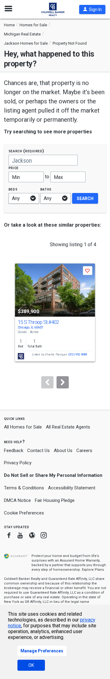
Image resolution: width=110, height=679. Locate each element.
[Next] (63, 382)
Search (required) (26, 151)
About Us (63, 450)
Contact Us (38, 450)
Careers (84, 450)
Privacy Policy (17, 463)
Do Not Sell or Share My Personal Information (53, 475)
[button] (92, 9)
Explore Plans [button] (93, 570)
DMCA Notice (17, 500)
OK (31, 665)
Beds (13, 189)
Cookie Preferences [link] (24, 513)
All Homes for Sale (23, 427)
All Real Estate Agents (68, 427)
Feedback (13, 450)
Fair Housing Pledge (55, 500)
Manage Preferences (41, 650)
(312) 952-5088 (77, 354)
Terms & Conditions (24, 488)
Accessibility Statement (71, 488)
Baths (46, 189)
